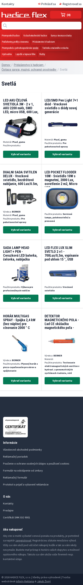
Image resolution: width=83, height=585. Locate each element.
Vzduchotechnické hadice (35, 35)
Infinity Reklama (25, 581)
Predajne (8, 510)
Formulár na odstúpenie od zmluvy (23, 470)
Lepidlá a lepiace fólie (25, 54)
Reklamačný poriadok (15, 456)
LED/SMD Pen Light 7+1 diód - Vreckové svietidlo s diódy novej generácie (61, 106)
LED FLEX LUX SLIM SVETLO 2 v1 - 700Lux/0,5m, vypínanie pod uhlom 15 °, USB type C (62, 255)
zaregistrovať (23, 540)
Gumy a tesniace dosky (61, 35)
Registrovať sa (72, 4)
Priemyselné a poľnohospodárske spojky (20, 48)
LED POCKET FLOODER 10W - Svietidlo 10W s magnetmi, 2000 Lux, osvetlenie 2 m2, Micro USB (61, 180)
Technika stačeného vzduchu (55, 48)
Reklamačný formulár (15, 477)
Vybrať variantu (21, 154)
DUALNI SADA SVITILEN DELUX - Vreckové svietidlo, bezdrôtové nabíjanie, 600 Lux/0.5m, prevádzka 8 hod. (20, 180)
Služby (42, 54)
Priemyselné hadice (10, 35)
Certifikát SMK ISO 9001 (16, 517)
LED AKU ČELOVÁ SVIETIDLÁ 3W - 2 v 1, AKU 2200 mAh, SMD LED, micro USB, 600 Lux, (20, 106)
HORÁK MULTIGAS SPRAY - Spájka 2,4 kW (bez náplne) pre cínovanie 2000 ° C (19, 322)
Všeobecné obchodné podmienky (22, 449)
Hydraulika (7, 54)
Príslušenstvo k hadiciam (43, 41)
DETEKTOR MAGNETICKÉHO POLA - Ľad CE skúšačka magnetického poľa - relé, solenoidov (62, 324)
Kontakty (8, 4)
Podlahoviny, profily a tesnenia (15, 41)
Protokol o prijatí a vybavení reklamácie (26, 484)
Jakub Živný (44, 581)
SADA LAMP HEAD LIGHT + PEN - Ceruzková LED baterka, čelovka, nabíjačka (20, 253)
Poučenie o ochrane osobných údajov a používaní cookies (36, 463)
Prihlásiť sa (48, 4)
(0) (69, 15)
